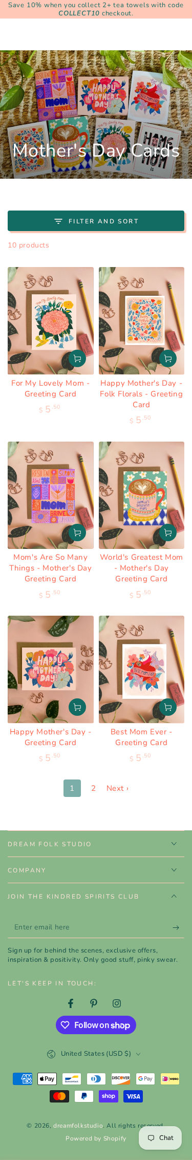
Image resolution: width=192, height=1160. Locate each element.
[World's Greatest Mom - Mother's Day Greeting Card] (142, 495)
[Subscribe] (178, 928)
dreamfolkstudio (78, 1125)
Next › (117, 788)
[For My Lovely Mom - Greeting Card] (51, 320)
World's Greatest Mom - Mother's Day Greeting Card (141, 568)
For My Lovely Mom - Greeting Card (50, 388)
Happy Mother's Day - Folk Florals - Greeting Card (141, 394)
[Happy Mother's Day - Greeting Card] (51, 669)
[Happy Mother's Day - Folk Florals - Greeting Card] (142, 320)
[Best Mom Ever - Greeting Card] (142, 669)
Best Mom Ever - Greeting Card (142, 737)
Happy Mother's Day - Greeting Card (51, 737)
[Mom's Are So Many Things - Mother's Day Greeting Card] (51, 495)
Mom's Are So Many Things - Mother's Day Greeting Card (50, 568)
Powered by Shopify (96, 1138)
